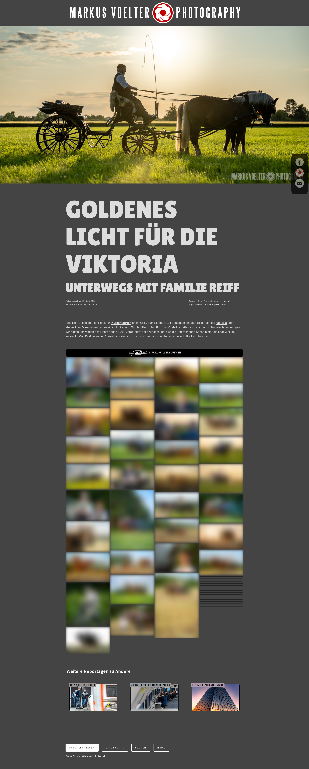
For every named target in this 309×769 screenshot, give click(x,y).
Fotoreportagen (82, 747)
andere (198, 304)
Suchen (140, 747)
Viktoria (221, 322)
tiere (223, 304)
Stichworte (115, 747)
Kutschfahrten (121, 322)
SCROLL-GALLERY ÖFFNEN (164, 352)
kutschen (208, 304)
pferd (216, 304)
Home (161, 747)
